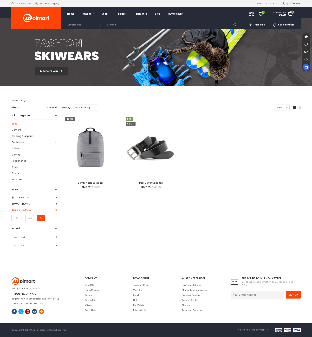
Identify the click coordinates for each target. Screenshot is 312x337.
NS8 (23, 237)
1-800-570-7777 (24, 294)
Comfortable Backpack (90, 182)
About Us (89, 285)
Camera (16, 129)
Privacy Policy (140, 310)
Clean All (52, 107)
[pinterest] (41, 311)
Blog (157, 13)
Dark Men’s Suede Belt (151, 182)
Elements (141, 13)
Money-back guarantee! (195, 290)
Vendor (86, 13)
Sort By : (66, 107)
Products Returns (191, 295)
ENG (270, 3)
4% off (70, 119)
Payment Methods (191, 285)
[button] (294, 107)
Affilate (88, 305)
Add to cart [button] (90, 188)
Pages (121, 13)
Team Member (92, 290)
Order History (91, 310)
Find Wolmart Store (23, 3)
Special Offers (286, 24)
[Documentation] (306, 44)
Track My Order (141, 285)
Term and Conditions (193, 310)
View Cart (138, 290)
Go (41, 218)
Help (135, 300)
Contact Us (90, 300)
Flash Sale (259, 24)
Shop (105, 13)
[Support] (306, 52)
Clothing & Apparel (22, 136)
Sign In (136, 295)
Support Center (190, 300)
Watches (17, 179)
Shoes (15, 167)
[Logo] (36, 18)
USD (257, 3)
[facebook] (14, 311)
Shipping (186, 305)
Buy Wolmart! (176, 13)
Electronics (18, 142)
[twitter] (21, 311)
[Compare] (251, 13)
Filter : (15, 107)
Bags (14, 123)
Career (88, 295)
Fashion (16, 148)
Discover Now (49, 71)
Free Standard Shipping (49, 3)
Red (23, 245)
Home (70, 13)
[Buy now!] (306, 67)
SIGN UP (293, 294)
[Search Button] (237, 25)
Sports (15, 173)
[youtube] (34, 311)
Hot (129, 119)
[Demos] (306, 36)
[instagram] (27, 311)
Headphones (19, 160)
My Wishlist (138, 305)
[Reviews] (306, 59)
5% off (130, 123)
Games (16, 154)
